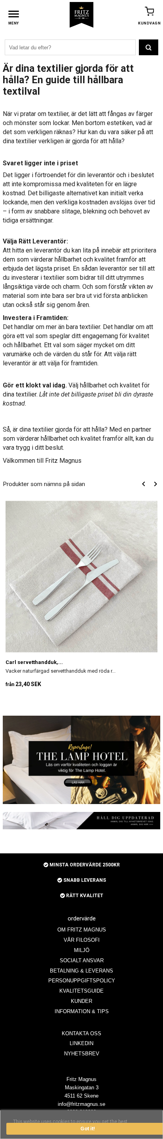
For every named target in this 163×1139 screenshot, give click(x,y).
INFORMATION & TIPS (82, 1011)
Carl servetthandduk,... (34, 662)
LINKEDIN (81, 1043)
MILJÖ (81, 950)
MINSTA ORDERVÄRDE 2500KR (84, 865)
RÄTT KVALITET (84, 895)
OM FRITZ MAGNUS (81, 930)
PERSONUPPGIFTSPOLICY (81, 981)
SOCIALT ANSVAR (82, 960)
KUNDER (81, 1001)
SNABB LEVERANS (84, 880)
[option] (81, 595)
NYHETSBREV (81, 1054)
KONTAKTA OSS (81, 1033)
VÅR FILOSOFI (82, 940)
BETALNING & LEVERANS (81, 971)
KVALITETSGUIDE (81, 991)
